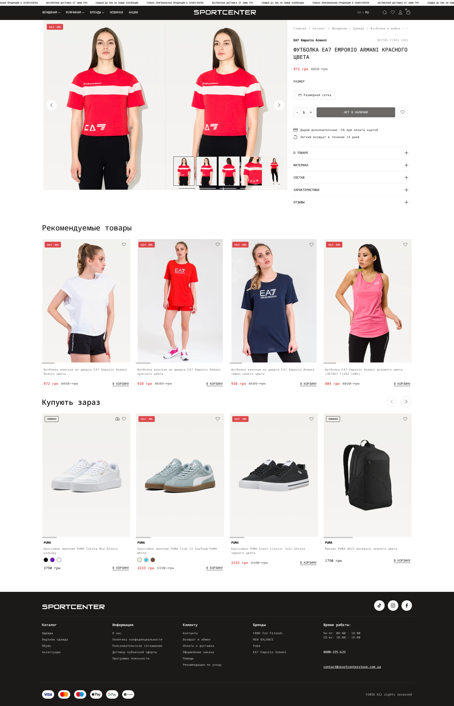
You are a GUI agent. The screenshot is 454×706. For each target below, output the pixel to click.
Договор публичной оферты (134, 652)
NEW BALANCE (263, 639)
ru (367, 12)
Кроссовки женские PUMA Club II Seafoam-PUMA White (177, 551)
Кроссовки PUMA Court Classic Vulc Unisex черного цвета (268, 551)
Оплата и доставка (198, 646)
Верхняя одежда (55, 639)
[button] (51, 105)
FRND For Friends (268, 633)
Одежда (47, 633)
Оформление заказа (198, 652)
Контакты (190, 633)
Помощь (188, 658)
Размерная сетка (317, 95)
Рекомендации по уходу (202, 665)
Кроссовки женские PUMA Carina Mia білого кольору (81, 551)
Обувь (46, 646)
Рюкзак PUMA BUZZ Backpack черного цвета (361, 549)
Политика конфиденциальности (137, 639)
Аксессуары (51, 652)
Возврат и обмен (197, 639)
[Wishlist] (402, 112)
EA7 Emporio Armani (269, 652)
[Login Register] (400, 12)
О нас (117, 633)
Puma (256, 646)
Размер (299, 81)
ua (359, 12)
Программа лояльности (130, 658)
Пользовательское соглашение (137, 646)
